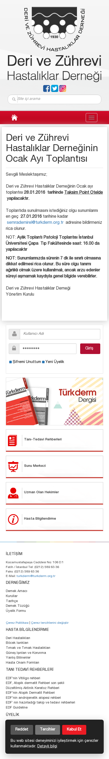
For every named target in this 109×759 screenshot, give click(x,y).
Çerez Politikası (17, 623)
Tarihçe (12, 601)
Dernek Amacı (16, 591)
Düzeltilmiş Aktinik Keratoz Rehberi (32, 688)
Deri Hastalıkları (18, 638)
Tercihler (47, 730)
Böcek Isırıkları (17, 643)
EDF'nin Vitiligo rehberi (23, 678)
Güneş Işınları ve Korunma (26, 653)
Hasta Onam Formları (22, 663)
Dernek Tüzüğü (17, 606)
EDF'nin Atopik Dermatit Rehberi (30, 693)
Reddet (21, 730)
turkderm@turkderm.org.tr (36, 576)
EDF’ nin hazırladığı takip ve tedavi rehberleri (40, 703)
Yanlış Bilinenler (18, 658)
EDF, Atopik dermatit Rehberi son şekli (35, 683)
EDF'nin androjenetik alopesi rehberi (33, 698)
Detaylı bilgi (47, 746)
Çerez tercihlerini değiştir (50, 623)
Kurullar (11, 596)
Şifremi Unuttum (27, 362)
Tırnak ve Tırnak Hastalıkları (28, 648)
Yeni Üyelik (55, 362)
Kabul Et (74, 730)
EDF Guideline (17, 708)
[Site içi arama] (14, 99)
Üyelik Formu (16, 611)
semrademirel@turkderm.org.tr (35, 223)
